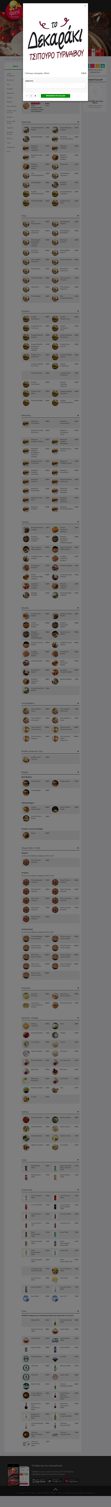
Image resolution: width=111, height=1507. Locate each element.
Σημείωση (29, 81)
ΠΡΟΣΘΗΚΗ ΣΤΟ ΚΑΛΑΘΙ (55, 96)
